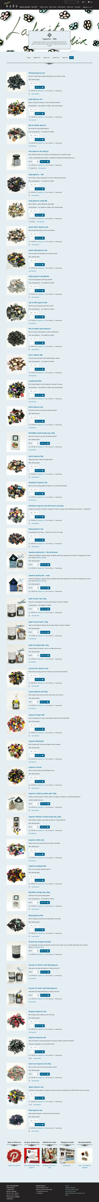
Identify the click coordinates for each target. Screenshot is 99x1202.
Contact (67, 1185)
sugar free (65, 57)
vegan (28, 57)
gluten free (47, 57)
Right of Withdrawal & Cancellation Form (75, 1193)
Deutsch (85, 7)
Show (71, 57)
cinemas (46, 1187)
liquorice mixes (40, 947)
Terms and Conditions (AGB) (71, 1189)
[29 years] (12, 6)
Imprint (67, 1195)
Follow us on (11, 1165)
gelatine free (37, 57)
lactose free (56, 57)
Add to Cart (39, 87)
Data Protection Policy (70, 1191)
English (90, 7)
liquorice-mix (40, 557)
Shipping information (70, 1187)
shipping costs (41, 90)
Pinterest (17, 1165)
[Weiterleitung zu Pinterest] (14, 1155)
